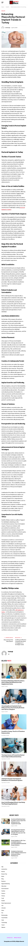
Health (3, 11)
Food (2, 898)
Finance (3, 893)
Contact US (9, 937)
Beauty (3, 871)
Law (2, 905)
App (2, 866)
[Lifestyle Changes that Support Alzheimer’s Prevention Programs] (14, 769)
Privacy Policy (17, 937)
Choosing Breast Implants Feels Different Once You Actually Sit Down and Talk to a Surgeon (12, 707)
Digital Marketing (5, 883)
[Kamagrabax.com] (14, 2)
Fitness (3, 895)
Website (3, 927)
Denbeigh (8, 27)
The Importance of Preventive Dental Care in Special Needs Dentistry (12, 756)
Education (3, 886)
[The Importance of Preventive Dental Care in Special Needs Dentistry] (14, 745)
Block (2, 876)
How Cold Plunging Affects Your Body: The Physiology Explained (13, 803)
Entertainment (5, 888)
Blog (2, 878)
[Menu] (2, 2)
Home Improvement (6, 903)
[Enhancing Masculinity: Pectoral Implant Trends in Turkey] (14, 39)
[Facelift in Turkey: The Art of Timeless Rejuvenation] (14, 721)
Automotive (4, 869)
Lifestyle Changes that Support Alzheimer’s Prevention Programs (11, 779)
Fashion (3, 891)
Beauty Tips (4, 874)
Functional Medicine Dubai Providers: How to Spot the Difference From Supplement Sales (12, 682)
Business (3, 881)
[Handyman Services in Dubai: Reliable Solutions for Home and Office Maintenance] (5, 853)
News (2, 910)
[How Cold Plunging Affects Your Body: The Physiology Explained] (14, 792)
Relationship (4, 915)
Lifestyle (3, 908)
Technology (4, 922)
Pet (2, 912)
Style (2, 920)
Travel (2, 925)
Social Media (4, 917)
